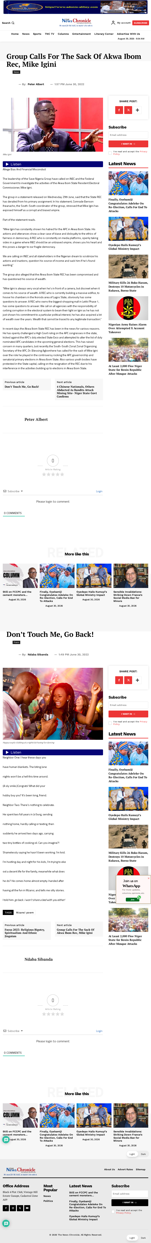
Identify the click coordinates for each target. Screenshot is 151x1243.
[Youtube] (27, 1208)
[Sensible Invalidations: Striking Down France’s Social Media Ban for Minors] (130, 576)
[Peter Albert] (12, 419)
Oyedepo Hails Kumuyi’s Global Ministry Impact (125, 247)
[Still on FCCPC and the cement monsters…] (20, 576)
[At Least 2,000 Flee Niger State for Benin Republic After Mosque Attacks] (128, 350)
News (16, 72)
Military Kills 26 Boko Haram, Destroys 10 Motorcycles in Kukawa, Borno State (128, 286)
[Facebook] (119, 110)
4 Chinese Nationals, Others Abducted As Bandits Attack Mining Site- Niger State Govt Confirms (77, 391)
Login (99, 491)
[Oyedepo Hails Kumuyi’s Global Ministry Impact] (128, 229)
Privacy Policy (123, 1213)
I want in (126, 144)
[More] (137, 110)
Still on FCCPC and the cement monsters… (17, 593)
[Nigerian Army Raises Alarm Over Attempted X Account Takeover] (128, 308)
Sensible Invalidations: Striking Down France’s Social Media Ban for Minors (127, 596)
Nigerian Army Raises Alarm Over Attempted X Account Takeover (127, 328)
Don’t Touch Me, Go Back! (22, 386)
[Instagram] (13, 1208)
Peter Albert (36, 84)
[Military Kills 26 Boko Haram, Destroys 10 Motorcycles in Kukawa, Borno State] (128, 266)
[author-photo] (5, 599)
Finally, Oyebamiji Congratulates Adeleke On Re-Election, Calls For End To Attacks (128, 205)
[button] (8, 23)
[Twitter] (128, 110)
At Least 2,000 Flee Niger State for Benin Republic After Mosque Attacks (125, 369)
